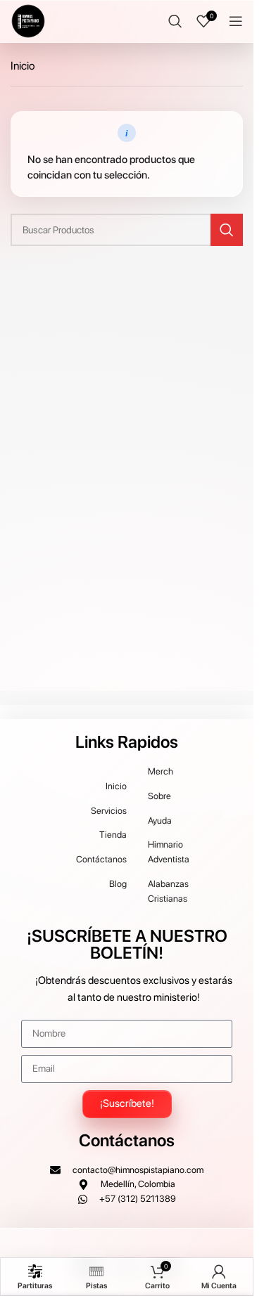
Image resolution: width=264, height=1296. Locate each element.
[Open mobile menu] (236, 21)
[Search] (175, 21)
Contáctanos (127, 1140)
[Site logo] (28, 20)
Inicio (23, 65)
